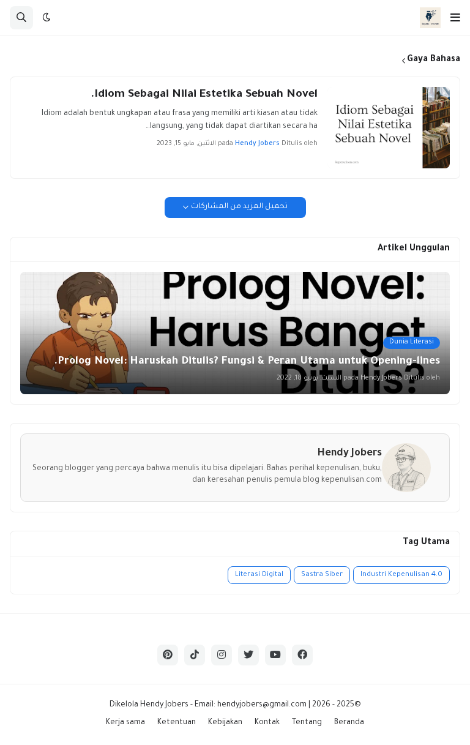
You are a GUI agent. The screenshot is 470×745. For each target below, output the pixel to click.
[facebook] (302, 655)
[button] (455, 17)
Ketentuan (176, 723)
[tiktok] (194, 655)
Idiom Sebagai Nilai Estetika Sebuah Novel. (204, 95)
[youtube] (275, 655)
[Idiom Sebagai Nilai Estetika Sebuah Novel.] (388, 127)
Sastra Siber (322, 575)
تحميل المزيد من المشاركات (239, 207)
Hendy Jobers (164, 705)
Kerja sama (125, 723)
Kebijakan (225, 723)
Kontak (267, 723)
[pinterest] (167, 655)
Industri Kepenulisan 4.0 (401, 575)
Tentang (307, 723)
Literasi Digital (259, 575)
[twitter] (248, 655)
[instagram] (221, 655)
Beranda (349, 723)
